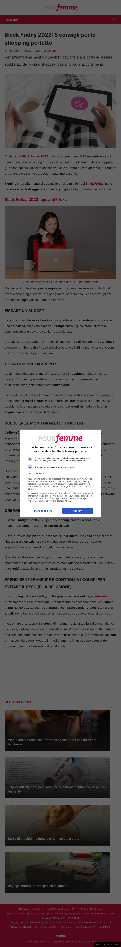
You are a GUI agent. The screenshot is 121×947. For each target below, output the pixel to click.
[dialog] (60, 473)
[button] (60, 473)
